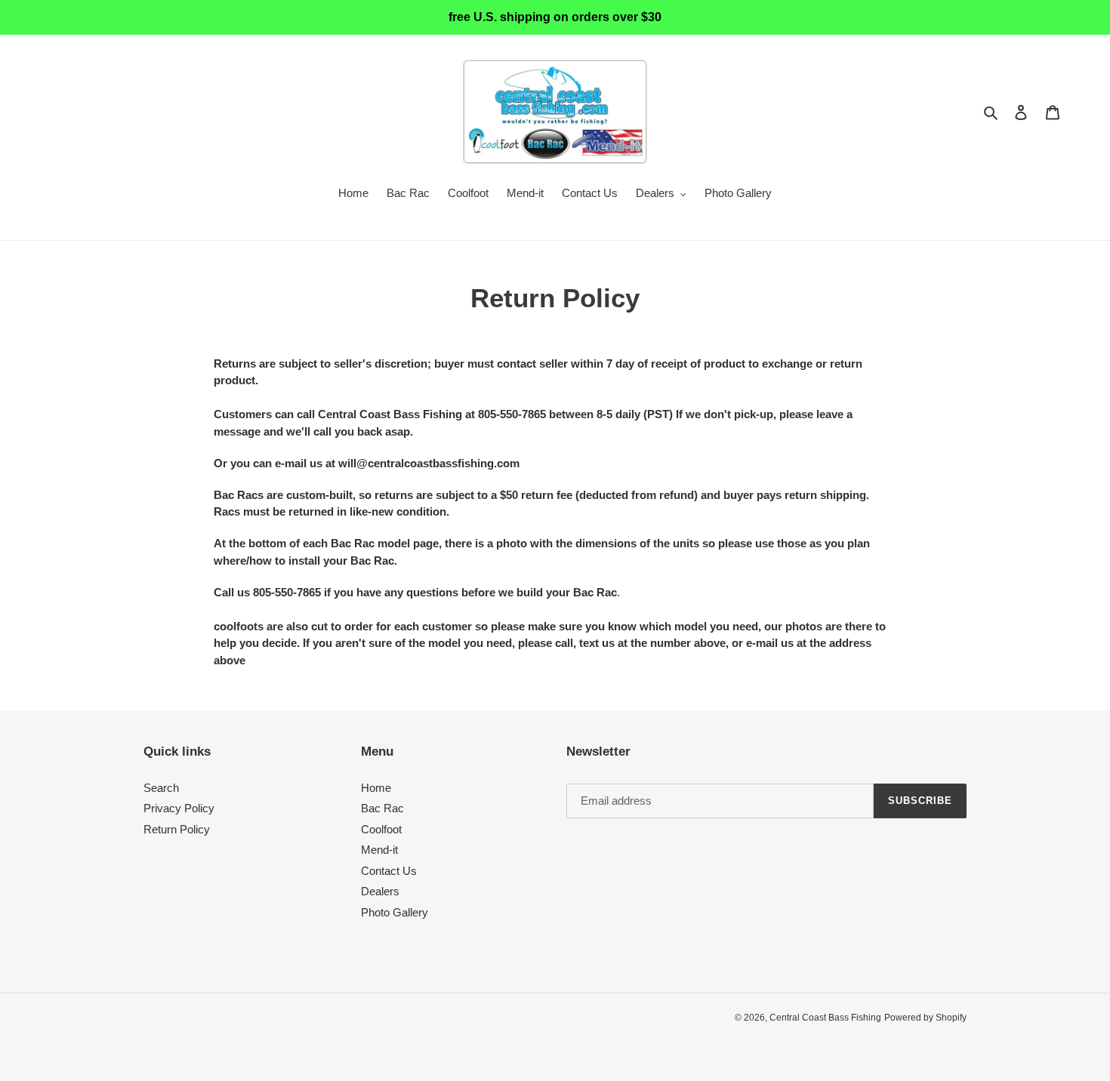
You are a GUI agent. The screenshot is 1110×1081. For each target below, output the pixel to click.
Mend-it (379, 849)
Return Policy (176, 829)
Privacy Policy (178, 808)
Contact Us (389, 870)
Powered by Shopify (925, 1017)
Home (376, 787)
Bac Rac (382, 808)
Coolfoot (381, 829)
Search (161, 787)
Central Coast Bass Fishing (825, 1017)
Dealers (380, 891)
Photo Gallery (394, 912)
